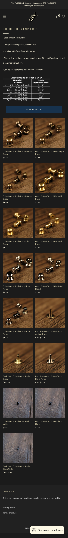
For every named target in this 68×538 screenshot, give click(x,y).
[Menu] (4, 16)
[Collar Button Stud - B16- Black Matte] (18, 403)
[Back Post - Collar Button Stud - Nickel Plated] (50, 358)
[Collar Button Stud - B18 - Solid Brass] (18, 223)
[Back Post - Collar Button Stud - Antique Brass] (50, 313)
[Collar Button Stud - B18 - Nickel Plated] (50, 268)
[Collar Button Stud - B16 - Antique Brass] (18, 178)
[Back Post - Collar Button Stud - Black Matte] (18, 448)
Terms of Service (10, 512)
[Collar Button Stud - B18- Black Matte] (50, 403)
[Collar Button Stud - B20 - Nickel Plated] (18, 268)
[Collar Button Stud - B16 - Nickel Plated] (18, 313)
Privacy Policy (9, 507)
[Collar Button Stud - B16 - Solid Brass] (50, 223)
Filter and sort (36, 109)
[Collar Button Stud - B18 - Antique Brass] (50, 133)
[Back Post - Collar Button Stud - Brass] (18, 358)
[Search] (63, 16)
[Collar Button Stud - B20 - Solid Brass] (50, 178)
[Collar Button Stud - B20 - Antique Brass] (18, 133)
